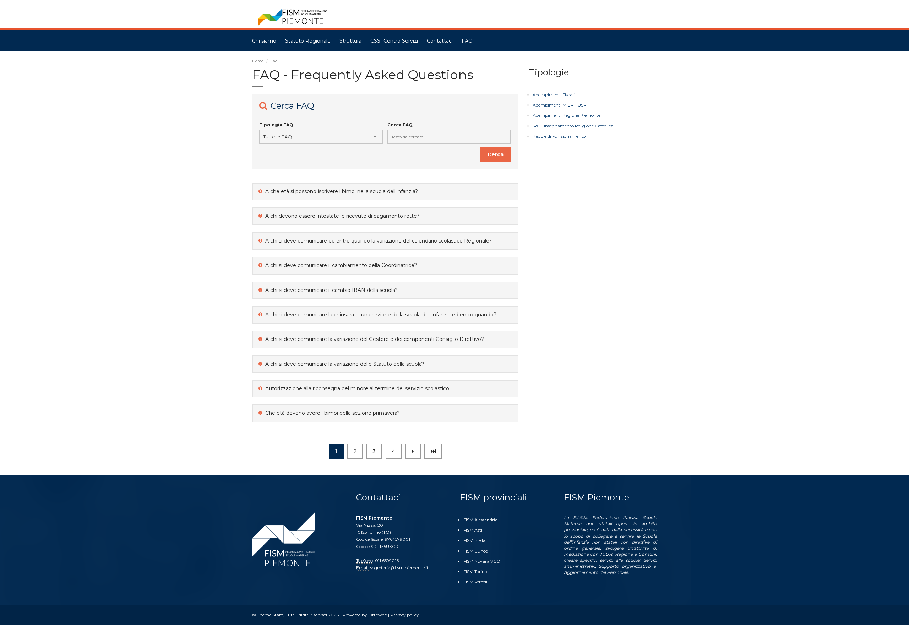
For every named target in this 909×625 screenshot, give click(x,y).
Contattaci (440, 41)
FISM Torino (475, 571)
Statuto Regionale (308, 41)
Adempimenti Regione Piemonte (566, 115)
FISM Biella (474, 540)
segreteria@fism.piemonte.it (399, 567)
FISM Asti (472, 530)
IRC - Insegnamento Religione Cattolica (573, 126)
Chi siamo (264, 41)
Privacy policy (404, 615)
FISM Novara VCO (481, 561)
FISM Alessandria (480, 519)
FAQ (467, 41)
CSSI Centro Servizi (394, 41)
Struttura (350, 41)
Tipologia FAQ (276, 124)
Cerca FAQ (400, 124)
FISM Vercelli (475, 582)
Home (257, 61)
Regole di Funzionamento (559, 136)
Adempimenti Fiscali (554, 94)
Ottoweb (377, 615)
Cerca (496, 154)
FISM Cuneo (475, 551)
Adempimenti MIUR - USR (560, 105)
